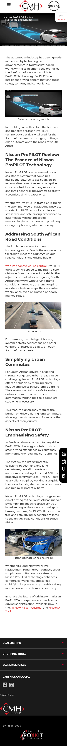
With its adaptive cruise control (26, 266)
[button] (9, 4)
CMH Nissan (54, 6)
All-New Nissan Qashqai (26, 607)
